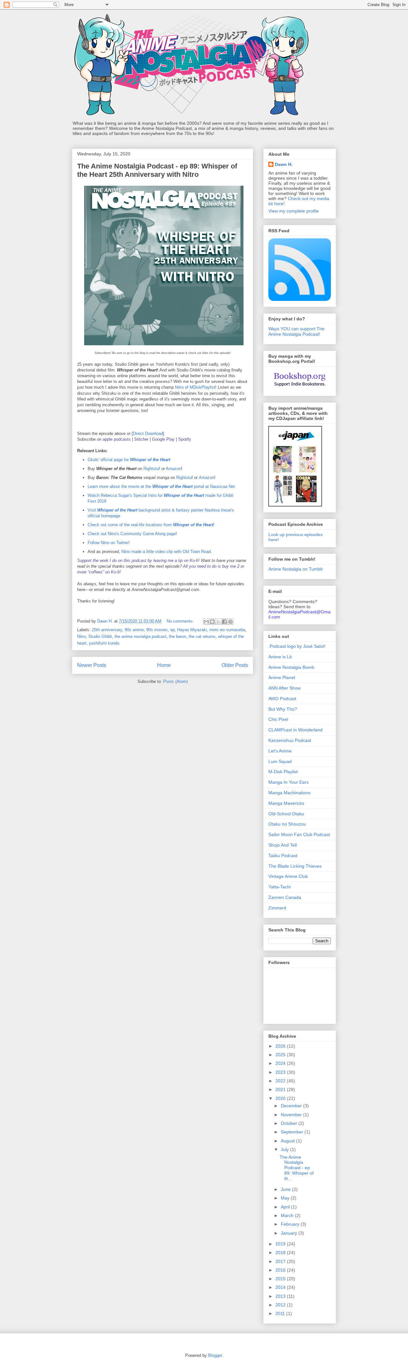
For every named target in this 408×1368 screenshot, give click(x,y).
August (288, 1140)
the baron (177, 636)
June (286, 1189)
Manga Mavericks (286, 803)
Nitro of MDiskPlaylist (195, 387)
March (288, 1215)
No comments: (181, 621)
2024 (281, 1063)
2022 (281, 1080)
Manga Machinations (289, 792)
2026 (281, 1046)
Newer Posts (91, 665)
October (289, 1123)
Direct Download (148, 433)
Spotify (184, 439)
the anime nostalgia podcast (140, 636)
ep (172, 629)
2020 (281, 1098)
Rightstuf (151, 468)
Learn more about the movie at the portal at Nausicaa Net (161, 486)
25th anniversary (107, 629)
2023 (281, 1072)
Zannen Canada (284, 897)
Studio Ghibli (100, 636)
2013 (281, 1296)
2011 (280, 1313)
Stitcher (141, 439)
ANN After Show (284, 688)
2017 (281, 1261)
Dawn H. (284, 164)
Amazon (173, 468)
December (292, 1105)
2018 (281, 1252)
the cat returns (202, 636)
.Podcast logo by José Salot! (296, 646)
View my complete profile (293, 210)
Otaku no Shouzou (287, 823)
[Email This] (206, 621)
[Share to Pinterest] (230, 621)
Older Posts (235, 665)
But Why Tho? (282, 709)
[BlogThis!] (212, 621)
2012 (281, 1304)
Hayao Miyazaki (192, 629)
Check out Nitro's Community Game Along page (132, 533)
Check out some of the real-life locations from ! (151, 524)
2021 (281, 1089)
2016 (281, 1270)
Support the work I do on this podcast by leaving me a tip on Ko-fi (137, 560)
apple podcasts (117, 439)
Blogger (215, 1355)
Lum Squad (280, 761)
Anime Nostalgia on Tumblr (295, 569)
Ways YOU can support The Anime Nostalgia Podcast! (296, 331)
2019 (281, 1243)
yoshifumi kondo (104, 643)
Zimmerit (277, 907)
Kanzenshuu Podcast (289, 740)
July (285, 1149)
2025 (281, 1054)
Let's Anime (280, 750)
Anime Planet (281, 677)
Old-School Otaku (286, 813)
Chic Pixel (278, 719)
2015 (281, 1278)
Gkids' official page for (129, 459)
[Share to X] (218, 621)
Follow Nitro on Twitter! (109, 542)
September (292, 1131)
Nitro (81, 636)
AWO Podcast (282, 698)
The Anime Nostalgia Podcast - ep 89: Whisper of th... (297, 1168)
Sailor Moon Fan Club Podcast (299, 834)
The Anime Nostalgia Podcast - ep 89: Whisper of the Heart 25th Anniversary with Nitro (157, 170)
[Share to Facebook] (224, 621)
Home (164, 665)
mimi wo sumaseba (227, 629)
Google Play (163, 439)
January (289, 1233)
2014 (281, 1287)
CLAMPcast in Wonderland (295, 729)
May (286, 1197)
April (286, 1206)
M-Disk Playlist (283, 771)
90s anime (134, 629)
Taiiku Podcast (282, 855)
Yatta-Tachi (279, 886)
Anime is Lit (280, 656)
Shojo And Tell (282, 845)
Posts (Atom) (175, 681)
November (292, 1114)
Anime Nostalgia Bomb (291, 667)
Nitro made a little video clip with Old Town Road (166, 551)
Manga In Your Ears (288, 782)
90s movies (157, 629)
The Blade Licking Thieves (295, 866)
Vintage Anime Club (288, 876)
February (291, 1224)
